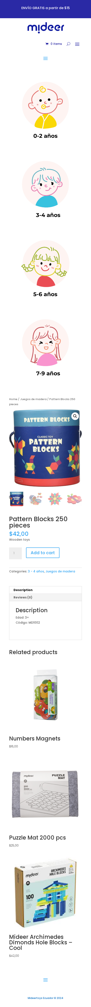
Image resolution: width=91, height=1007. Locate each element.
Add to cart (43, 553)
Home (13, 399)
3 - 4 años (36, 571)
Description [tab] (23, 590)
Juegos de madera (33, 399)
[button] (75, 416)
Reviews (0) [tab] (23, 597)
